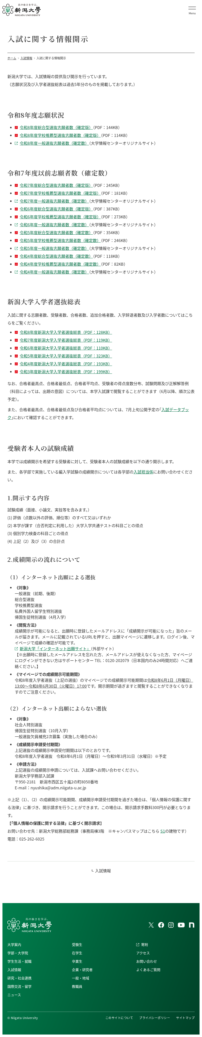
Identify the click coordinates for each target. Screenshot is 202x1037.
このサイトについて (119, 1018)
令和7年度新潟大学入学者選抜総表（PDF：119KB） (66, 340)
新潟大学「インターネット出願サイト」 (55, 648)
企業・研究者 (82, 969)
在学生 (77, 952)
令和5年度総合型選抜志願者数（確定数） (56, 232)
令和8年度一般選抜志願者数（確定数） (54, 143)
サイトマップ (185, 1018)
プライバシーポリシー (154, 1018)
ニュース (14, 994)
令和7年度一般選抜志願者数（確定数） (54, 201)
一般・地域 (80, 977)
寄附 (144, 944)
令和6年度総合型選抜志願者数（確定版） (56, 209)
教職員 (77, 986)
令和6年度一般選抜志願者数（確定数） (54, 224)
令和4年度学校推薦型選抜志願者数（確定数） (60, 264)
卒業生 (77, 961)
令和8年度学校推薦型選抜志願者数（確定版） (60, 135)
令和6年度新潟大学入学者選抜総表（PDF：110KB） (66, 348)
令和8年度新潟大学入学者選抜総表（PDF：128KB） (66, 332)
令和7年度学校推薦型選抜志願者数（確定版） (60, 193)
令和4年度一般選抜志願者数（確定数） (54, 272)
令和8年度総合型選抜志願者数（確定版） (56, 127)
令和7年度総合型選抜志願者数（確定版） (56, 185)
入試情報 (103, 871)
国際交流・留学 (19, 986)
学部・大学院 (17, 952)
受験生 (77, 944)
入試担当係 (143, 472)
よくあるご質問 (148, 969)
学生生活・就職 (19, 961)
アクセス (143, 952)
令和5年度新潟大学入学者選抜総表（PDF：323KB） (66, 356)
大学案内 (14, 944)
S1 (162, 831)
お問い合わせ (146, 961)
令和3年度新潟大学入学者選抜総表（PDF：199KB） (66, 371)
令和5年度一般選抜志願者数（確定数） (54, 248)
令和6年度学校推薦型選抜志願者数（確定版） (60, 217)
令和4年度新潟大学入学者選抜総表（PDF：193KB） (66, 364)
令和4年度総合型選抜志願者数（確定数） (56, 256)
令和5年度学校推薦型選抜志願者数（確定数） (60, 240)
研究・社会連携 (19, 977)
